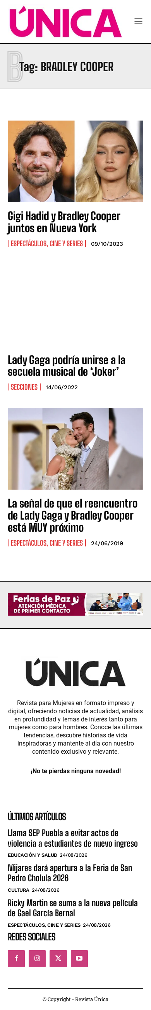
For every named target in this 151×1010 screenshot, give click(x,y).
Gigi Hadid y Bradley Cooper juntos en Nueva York (64, 222)
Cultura (18, 890)
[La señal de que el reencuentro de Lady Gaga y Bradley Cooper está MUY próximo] (75, 449)
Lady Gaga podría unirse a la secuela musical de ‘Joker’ (66, 365)
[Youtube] (79, 958)
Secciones (24, 386)
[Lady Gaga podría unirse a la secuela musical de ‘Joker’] (75, 305)
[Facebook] (16, 958)
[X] (58, 958)
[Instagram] (37, 958)
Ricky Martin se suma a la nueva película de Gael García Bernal (73, 908)
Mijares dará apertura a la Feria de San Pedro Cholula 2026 (70, 873)
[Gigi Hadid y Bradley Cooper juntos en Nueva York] (75, 161)
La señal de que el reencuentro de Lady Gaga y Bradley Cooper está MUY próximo (72, 515)
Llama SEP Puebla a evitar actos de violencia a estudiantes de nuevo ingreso (73, 838)
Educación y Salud (32, 855)
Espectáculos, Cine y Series (47, 243)
